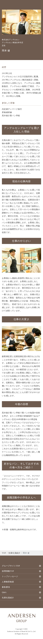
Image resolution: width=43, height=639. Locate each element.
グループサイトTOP (11, 566)
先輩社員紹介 (14, 553)
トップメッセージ (10, 576)
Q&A (4, 592)
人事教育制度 (8, 582)
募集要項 (6, 587)
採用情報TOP (8, 571)
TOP (4, 553)
